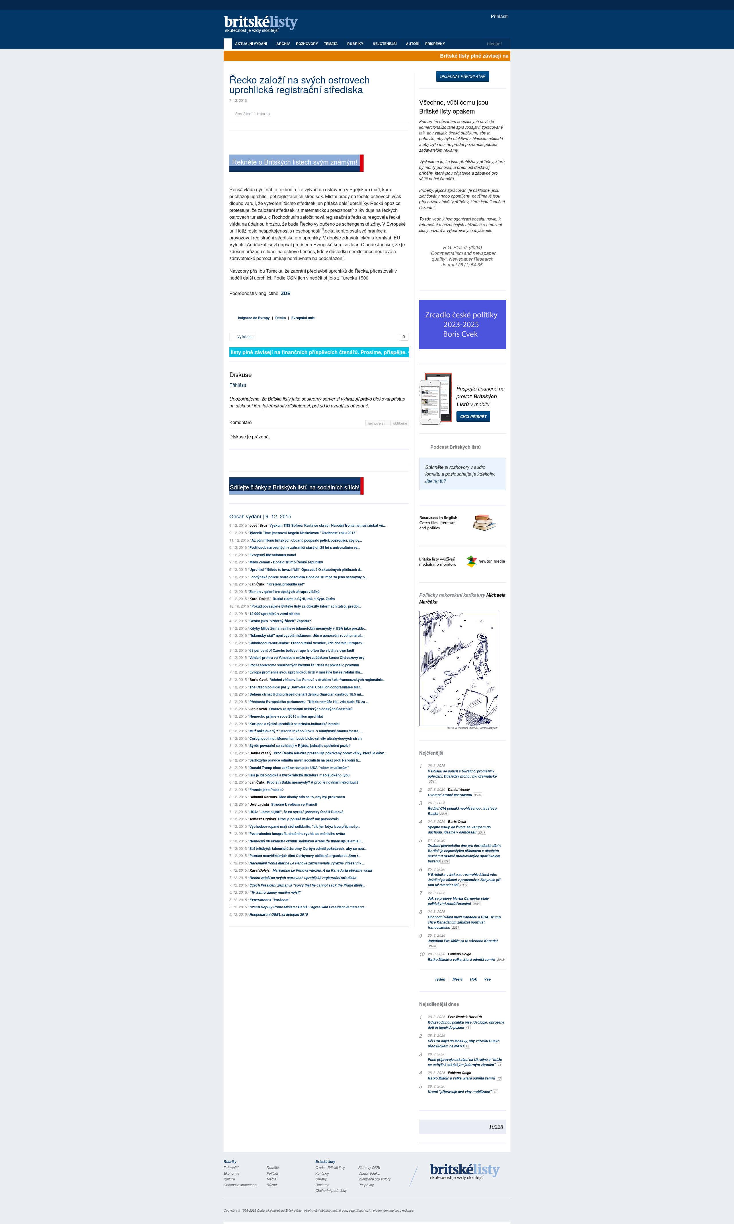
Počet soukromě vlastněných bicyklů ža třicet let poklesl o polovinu (304, 664)
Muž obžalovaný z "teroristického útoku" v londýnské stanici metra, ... (306, 730)
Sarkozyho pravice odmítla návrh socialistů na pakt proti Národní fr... (305, 760)
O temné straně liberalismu (454, 794)
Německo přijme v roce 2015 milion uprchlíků (286, 716)
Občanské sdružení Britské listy (279, 1210)
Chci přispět (473, 416)
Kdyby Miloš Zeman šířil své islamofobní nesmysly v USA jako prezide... (307, 628)
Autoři (412, 43)
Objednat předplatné (462, 76)
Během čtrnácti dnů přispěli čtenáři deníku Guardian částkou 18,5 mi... (306, 694)
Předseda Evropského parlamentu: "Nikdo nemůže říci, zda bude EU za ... (308, 701)
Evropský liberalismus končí (272, 554)
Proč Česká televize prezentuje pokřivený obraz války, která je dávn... (330, 753)
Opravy (321, 1178)
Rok (473, 979)
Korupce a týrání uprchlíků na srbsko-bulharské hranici (294, 723)
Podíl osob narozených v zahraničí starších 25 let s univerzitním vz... (304, 547)
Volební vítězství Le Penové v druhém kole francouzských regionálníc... (327, 679)
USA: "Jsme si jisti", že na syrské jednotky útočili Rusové (296, 811)
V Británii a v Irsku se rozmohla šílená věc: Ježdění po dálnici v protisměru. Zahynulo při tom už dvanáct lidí (464, 879)
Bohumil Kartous (263, 796)
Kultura (229, 1178)
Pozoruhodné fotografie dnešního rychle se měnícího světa (297, 833)
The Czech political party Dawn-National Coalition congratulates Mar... (305, 687)
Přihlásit (498, 16)
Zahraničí (231, 1167)
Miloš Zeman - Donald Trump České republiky (286, 562)
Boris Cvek (258, 679)
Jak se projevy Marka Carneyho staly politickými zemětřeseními (458, 901)
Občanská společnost (240, 1184)
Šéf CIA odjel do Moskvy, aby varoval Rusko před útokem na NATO (463, 1043)
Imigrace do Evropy (254, 317)
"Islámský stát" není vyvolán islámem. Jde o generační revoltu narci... (306, 635)
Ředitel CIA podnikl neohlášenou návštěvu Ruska (462, 811)
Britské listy (264, 24)
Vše (487, 979)
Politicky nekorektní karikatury (462, 598)
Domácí (273, 1167)
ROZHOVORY (307, 43)
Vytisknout (245, 336)
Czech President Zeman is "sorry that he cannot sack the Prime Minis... (307, 885)
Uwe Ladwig (259, 804)
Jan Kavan (258, 708)
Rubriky (355, 43)
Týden (440, 979)
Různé (272, 1184)
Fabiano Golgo (459, 954)
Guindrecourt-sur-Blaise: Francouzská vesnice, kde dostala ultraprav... (307, 642)
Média (271, 1178)
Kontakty (322, 1173)
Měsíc (457, 979)
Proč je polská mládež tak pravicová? (308, 818)
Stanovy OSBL (369, 1167)
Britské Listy (465, 1172)
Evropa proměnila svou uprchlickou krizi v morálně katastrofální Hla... (306, 672)
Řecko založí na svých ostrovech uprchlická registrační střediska (302, 877)
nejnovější (377, 423)
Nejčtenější (431, 752)
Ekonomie (231, 1173)
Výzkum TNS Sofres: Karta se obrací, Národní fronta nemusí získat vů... (328, 525)
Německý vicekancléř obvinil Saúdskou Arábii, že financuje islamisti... (306, 841)
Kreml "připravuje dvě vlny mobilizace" (462, 1091)
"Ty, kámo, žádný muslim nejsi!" (275, 892)
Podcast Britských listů (455, 447)
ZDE (285, 293)
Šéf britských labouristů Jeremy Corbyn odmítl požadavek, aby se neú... (307, 848)
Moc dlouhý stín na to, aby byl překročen (312, 796)
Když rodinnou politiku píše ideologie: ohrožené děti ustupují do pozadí (466, 1025)
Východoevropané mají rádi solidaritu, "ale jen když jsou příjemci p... (304, 826)
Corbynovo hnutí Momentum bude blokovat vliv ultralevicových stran (305, 738)
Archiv (283, 43)
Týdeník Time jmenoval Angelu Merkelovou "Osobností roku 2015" (303, 532)
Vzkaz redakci (369, 1173)
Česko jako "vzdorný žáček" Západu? (280, 620)
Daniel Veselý (260, 753)
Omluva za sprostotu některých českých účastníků (310, 708)
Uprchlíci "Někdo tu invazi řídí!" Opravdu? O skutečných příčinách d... (305, 569)
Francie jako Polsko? (266, 789)
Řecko (280, 317)
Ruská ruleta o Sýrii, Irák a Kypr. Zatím (304, 598)
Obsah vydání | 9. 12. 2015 (260, 516)
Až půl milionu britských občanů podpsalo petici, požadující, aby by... (306, 540)
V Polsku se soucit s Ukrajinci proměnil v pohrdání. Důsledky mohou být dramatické (462, 776)
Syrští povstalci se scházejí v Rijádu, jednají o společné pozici (299, 745)
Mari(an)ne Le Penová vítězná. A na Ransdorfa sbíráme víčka (322, 870)
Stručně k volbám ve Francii (294, 804)
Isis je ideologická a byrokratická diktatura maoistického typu (299, 775)
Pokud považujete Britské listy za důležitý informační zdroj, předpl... (306, 606)
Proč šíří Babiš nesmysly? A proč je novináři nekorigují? (312, 782)
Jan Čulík (257, 584)
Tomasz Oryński (262, 818)
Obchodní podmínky (331, 1190)
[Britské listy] (296, 164)
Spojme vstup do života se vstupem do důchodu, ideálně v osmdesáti (459, 830)
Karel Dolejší (259, 598)
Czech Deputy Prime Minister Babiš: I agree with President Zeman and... (307, 907)
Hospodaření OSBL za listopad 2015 (278, 914)
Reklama (322, 1184)
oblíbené (400, 423)
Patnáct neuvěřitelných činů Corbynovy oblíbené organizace (304, 855)
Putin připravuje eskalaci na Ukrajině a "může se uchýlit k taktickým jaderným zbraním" (465, 1062)
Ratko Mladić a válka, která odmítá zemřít (466, 959)
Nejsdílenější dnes (439, 1004)
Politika (272, 1173)
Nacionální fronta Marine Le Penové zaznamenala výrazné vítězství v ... (307, 863)
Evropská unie (303, 317)
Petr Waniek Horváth (465, 1016)
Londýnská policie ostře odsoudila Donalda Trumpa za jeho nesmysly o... (308, 576)
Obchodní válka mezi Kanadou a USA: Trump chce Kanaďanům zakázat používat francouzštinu (464, 922)
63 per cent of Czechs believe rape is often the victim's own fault (301, 650)
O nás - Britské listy (330, 1167)
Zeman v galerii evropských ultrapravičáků (284, 591)
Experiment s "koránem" (269, 899)
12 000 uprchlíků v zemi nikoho (274, 613)
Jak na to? (435, 480)
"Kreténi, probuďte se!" (286, 584)
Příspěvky (435, 43)
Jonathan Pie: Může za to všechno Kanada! (463, 943)
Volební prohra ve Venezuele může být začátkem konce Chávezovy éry (306, 657)
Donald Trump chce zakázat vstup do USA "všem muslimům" (299, 767)
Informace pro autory (374, 1178)
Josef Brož (258, 525)
